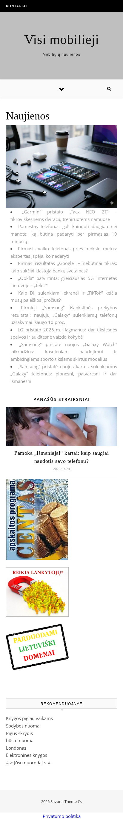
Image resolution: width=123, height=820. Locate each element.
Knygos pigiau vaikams (29, 718)
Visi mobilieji (61, 39)
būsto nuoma (19, 740)
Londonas (16, 748)
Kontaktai (16, 6)
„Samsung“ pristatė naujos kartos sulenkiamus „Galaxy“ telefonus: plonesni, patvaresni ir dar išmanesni (63, 373)
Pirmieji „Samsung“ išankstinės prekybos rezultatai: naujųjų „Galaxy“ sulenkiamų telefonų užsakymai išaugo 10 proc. (63, 314)
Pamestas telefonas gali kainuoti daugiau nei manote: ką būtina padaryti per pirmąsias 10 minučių (63, 233)
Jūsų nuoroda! (28, 763)
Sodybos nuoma (22, 726)
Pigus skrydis (19, 733)
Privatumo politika (62, 816)
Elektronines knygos (26, 755)
